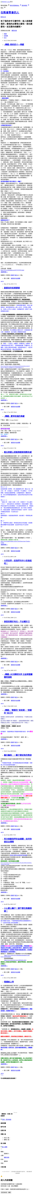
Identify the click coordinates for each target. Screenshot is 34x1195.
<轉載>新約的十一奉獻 (14, 44)
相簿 (5, 34)
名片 (5, 37)
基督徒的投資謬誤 (12, 288)
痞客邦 (13, 275)
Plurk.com (15, 1112)
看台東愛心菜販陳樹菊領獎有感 (18, 452)
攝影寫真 (14, 30)
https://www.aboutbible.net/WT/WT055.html (12, 270)
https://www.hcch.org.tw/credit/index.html (15, 960)
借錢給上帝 (9, 982)
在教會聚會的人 (10, 12)
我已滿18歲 (4, 1192)
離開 (9, 1192)
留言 (16, 275)
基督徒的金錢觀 (15, 278)
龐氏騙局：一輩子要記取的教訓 (18, 755)
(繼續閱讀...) (4, 272)
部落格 (6, 35)
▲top (2, 281)
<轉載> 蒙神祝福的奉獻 (14, 416)
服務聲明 (18, 1173)
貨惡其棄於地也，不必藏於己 (17, 622)
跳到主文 (3, 17)
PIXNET (7, 1171)
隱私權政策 (29, 1171)
